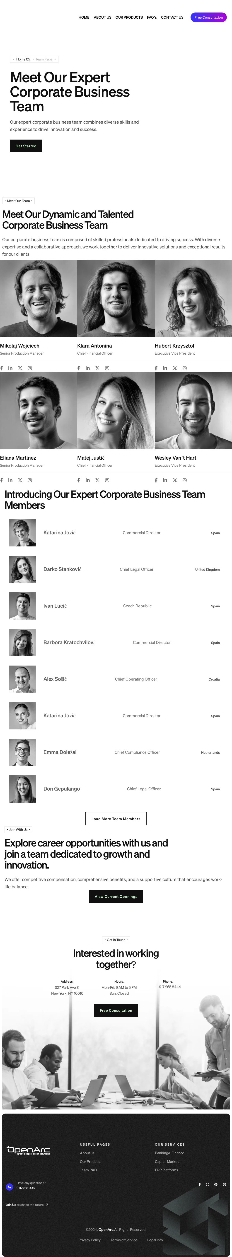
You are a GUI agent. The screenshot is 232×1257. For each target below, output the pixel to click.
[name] (204, 5)
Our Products (90, 1161)
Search (135, 5)
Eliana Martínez (18, 457)
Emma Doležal (60, 752)
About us (87, 1152)
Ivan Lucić (55, 605)
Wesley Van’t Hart (175, 457)
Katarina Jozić (59, 532)
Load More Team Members (116, 818)
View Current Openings (116, 896)
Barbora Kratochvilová (70, 642)
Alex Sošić (55, 679)
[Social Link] (1, 368)
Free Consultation (209, 17)
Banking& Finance (169, 1152)
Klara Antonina (94, 345)
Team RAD (88, 1169)
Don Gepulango (62, 788)
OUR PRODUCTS (129, 17)
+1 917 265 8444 (168, 986)
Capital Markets (167, 1161)
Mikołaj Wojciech (19, 345)
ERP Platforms (166, 1169)
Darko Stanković (62, 569)
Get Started (26, 145)
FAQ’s (152, 17)
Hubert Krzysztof (174, 345)
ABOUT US (102, 17)
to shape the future (170, 5)
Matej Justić (90, 457)
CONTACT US (172, 17)
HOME (84, 17)
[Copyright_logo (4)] (25, 17)
